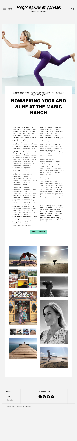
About (8, 397)
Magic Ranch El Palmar (38, 8)
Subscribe (10, 400)
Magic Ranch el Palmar (50, 212)
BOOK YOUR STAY (38, 232)
